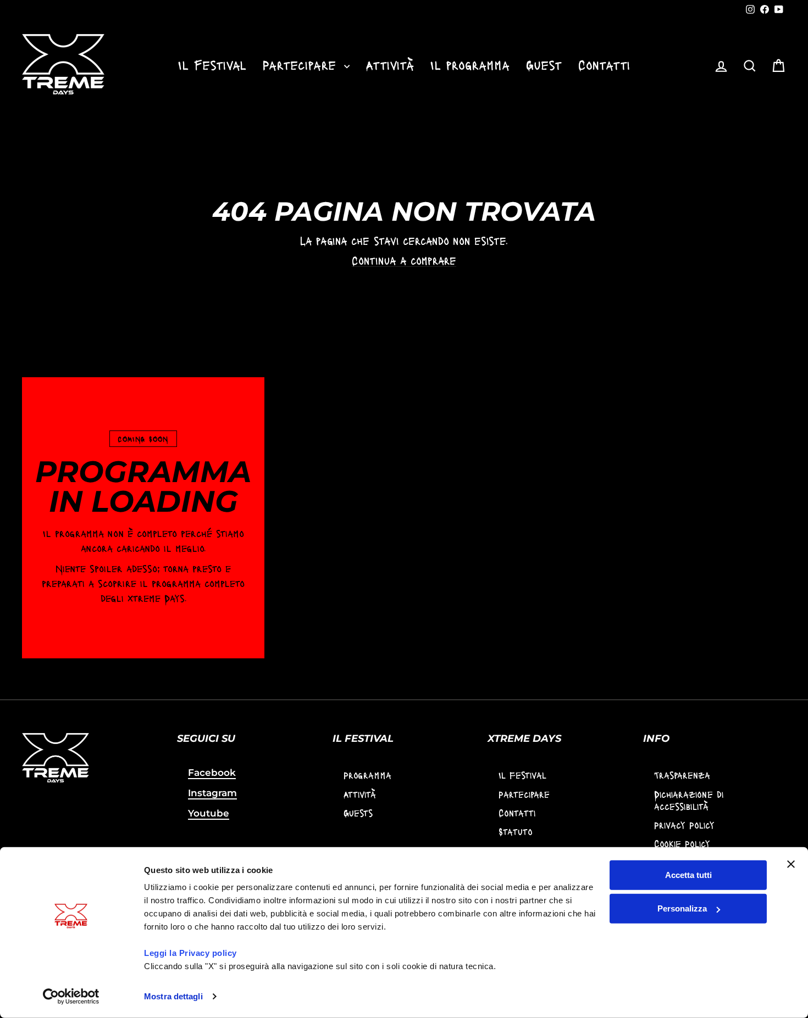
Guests (358, 812)
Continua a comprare (404, 260)
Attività (390, 64)
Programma (367, 774)
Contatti (604, 64)
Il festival (522, 774)
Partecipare (302, 64)
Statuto (515, 831)
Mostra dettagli (173, 996)
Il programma (470, 64)
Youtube (208, 813)
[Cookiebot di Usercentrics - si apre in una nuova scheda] (71, 996)
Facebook (212, 772)
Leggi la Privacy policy (190, 953)
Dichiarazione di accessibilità (688, 800)
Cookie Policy (682, 843)
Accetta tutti (688, 875)
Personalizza (682, 908)
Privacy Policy (684, 824)
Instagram (212, 792)
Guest (544, 64)
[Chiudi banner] (791, 864)
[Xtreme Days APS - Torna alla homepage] (63, 64)
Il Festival (212, 64)
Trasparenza (682, 774)
